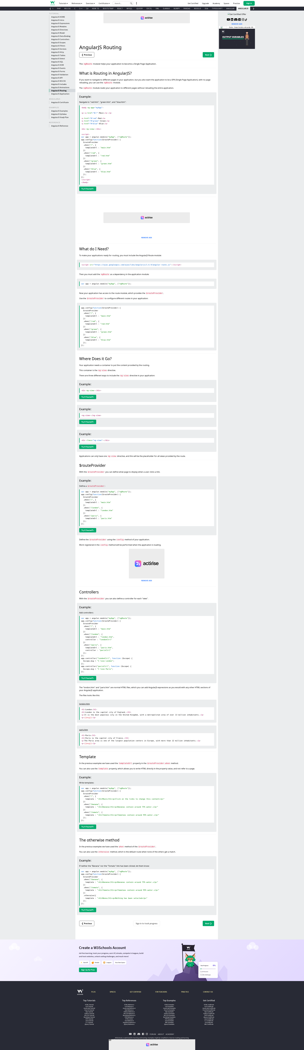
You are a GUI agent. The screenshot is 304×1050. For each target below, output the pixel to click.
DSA (206, 8)
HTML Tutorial (89, 1004)
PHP (59, 8)
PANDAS (186, 8)
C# (87, 8)
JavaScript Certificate (208, 1008)
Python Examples (169, 1013)
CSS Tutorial (89, 1006)
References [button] (76, 3)
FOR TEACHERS (161, 992)
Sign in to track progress (146, 923)
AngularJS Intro (57, 20)
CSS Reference (129, 1006)
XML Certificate (208, 1024)
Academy (216, 3)
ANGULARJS (243, 8)
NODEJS (197, 8)
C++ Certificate (208, 1021)
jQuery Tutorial (89, 1024)
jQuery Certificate (209, 1017)
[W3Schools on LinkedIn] (231, 20)
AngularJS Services (58, 49)
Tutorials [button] (63, 3)
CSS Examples (169, 1006)
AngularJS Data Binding (60, 36)
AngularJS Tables (58, 55)
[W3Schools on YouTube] (228, 20)
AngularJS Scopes (58, 42)
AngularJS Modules (59, 26)
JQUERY (139, 8)
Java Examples (169, 1021)
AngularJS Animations (60, 87)
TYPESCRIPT (217, 8)
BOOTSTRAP (108, 8)
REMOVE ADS (146, 237)
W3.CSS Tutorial (89, 1015)
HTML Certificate (209, 1004)
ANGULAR (230, 8)
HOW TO (95, 8)
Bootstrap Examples (169, 1017)
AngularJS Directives (59, 29)
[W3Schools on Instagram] (243, 20)
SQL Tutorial (89, 1012)
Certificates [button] (104, 3)
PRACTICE (185, 992)
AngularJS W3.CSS (58, 81)
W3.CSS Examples (169, 1015)
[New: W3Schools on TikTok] (246, 20)
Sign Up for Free (88, 969)
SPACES (113, 992)
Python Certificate (208, 1013)
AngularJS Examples (59, 111)
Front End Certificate (209, 1010)
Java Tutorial (89, 1021)
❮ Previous (87, 54)
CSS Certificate (208, 1006)
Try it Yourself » (87, 188)
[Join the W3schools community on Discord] (236, 20)
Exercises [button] (90, 3)
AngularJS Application (60, 94)
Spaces (226, 3)
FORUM (153, 1034)
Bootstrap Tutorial (89, 1017)
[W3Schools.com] (80, 993)
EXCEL (149, 8)
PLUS (93, 992)
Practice (236, 3)
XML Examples (169, 1022)
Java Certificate (209, 1019)
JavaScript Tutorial (89, 1008)
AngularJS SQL (57, 62)
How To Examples (169, 1010)
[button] (131, 3)
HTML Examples (169, 1004)
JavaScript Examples (169, 1008)
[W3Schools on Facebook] (239, 20)
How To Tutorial (89, 1010)
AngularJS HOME (58, 17)
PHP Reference (129, 1017)
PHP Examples (169, 1019)
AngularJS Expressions (60, 23)
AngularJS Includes (59, 84)
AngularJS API (57, 78)
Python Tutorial (89, 1013)
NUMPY (177, 8)
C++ (81, 8)
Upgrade (205, 3)
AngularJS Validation (59, 74)
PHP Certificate (209, 1015)
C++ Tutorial (89, 1022)
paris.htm (83, 729)
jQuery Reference (129, 1024)
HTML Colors (129, 1019)
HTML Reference (129, 1004)
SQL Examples (169, 1012)
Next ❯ (208, 54)
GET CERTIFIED (135, 992)
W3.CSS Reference (129, 1013)
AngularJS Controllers (60, 39)
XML (157, 8)
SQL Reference (129, 1010)
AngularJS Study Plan (60, 117)
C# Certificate (209, 1022)
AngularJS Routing (58, 90)
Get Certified (193, 3)
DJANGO (166, 8)
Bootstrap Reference (129, 1015)
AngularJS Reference (59, 126)
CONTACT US (208, 992)
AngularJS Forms (58, 71)
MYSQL (129, 8)
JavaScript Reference (129, 1008)
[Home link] (52, 3)
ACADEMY (170, 1034)
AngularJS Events (58, 68)
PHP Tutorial (89, 1019)
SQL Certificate (208, 1012)
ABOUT (161, 1034)
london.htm (84, 704)
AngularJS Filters (58, 46)
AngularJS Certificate (60, 102)
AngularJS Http (57, 52)
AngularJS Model (58, 33)
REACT (120, 8)
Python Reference (129, 1012)
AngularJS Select (58, 58)
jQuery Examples (169, 1024)
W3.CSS (67, 8)
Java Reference (129, 1021)
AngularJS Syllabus (59, 114)
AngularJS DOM (57, 65)
